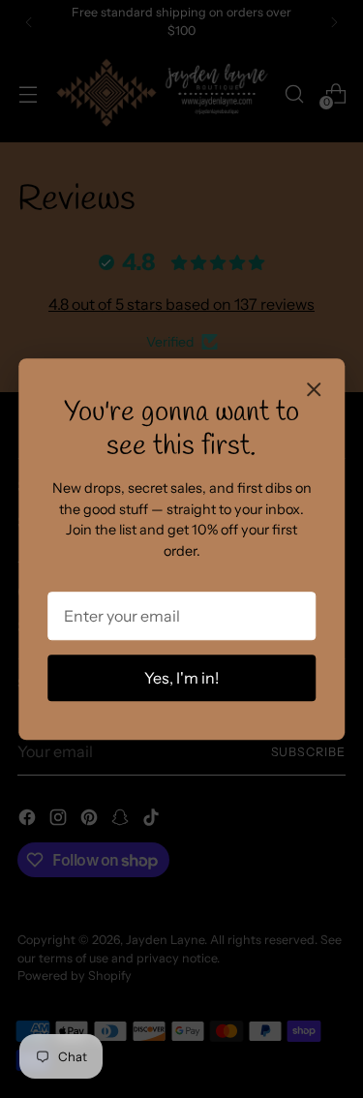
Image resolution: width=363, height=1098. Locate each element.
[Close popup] (313, 391)
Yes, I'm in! (181, 677)
